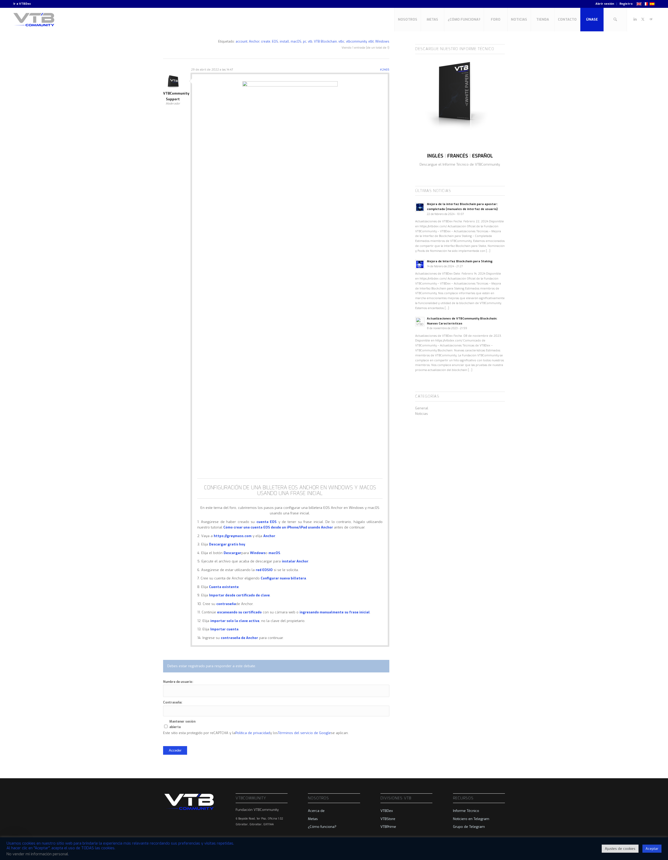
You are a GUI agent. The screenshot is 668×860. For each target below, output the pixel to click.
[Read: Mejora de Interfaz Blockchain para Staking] (420, 264)
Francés (457, 156)
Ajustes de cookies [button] (620, 848)
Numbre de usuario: (178, 682)
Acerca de (316, 811)
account (241, 41)
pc (304, 41)
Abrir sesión (604, 4)
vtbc (341, 41)
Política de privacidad (252, 733)
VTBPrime (388, 826)
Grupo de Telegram (469, 826)
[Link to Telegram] (651, 19)
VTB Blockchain (325, 41)
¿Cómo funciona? (322, 826)
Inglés (435, 156)
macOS (296, 41)
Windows (382, 41)
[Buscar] (615, 19)
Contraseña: (172, 702)
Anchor (254, 41)
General (421, 408)
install (284, 41)
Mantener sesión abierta (182, 724)
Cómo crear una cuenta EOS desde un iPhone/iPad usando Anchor (278, 527)
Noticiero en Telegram (471, 819)
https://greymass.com (233, 536)
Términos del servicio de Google (304, 733)
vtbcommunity (356, 41)
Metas (313, 819)
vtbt (371, 41)
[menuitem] (605, 4)
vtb (310, 41)
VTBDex (25, 4)
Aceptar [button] (652, 848)
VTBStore (387, 819)
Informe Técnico (466, 811)
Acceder (175, 750)
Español (482, 156)
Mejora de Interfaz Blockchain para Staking (459, 261)
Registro (626, 4)
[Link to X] (643, 19)
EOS (275, 41)
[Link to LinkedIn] (635, 19)
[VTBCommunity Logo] (34, 19)
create (265, 41)
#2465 (384, 70)
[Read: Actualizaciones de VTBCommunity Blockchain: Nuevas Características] (420, 321)
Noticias (421, 413)
